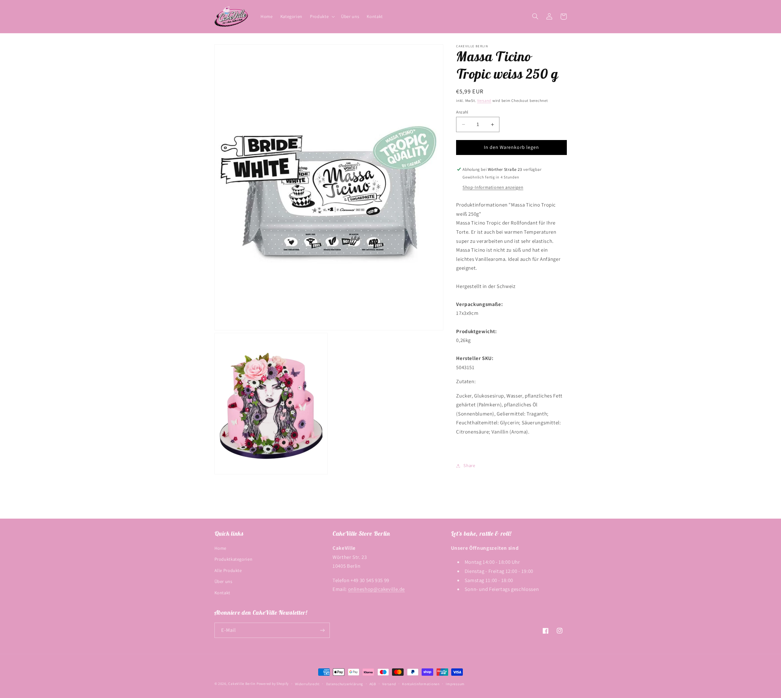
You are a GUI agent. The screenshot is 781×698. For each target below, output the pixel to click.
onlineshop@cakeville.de (376, 589)
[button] (321, 16)
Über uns (223, 581)
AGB (372, 684)
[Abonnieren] (322, 630)
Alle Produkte (228, 570)
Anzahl (462, 112)
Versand (484, 100)
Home (220, 548)
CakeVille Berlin (241, 683)
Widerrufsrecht (307, 684)
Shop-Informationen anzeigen (492, 187)
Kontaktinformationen (421, 684)
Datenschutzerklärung (344, 684)
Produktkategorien (233, 559)
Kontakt (222, 592)
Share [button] (469, 466)
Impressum (455, 684)
